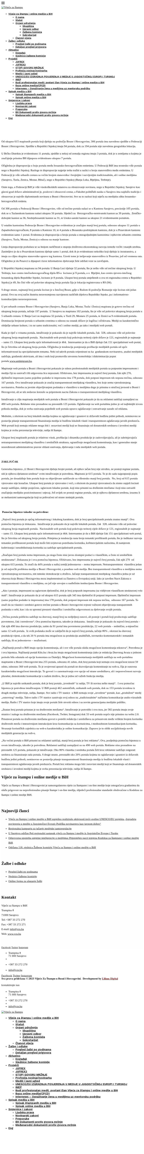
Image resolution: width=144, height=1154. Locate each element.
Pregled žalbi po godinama (30, 44)
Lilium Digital (110, 978)
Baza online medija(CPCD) (30, 85)
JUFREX (19, 61)
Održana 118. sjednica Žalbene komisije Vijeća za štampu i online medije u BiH (52, 847)
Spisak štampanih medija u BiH (33, 94)
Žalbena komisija (32, 32)
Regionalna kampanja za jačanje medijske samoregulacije (40, 828)
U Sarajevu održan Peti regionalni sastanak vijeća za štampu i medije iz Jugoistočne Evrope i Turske (63, 833)
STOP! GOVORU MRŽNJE (29, 67)
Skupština (28, 26)
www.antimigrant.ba (21, 361)
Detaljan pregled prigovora (30, 47)
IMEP (18, 79)
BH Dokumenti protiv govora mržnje (35, 112)
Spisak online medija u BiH (30, 97)
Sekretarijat (29, 35)
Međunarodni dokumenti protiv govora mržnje (41, 115)
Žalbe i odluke (16, 41)
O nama (19, 17)
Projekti (12, 58)
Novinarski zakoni (25, 106)
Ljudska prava (23, 103)
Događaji (20, 53)
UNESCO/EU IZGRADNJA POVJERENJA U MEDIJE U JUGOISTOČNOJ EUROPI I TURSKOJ (65, 76)
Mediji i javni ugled (26, 73)
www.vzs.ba (14, 933)
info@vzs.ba (17, 929)
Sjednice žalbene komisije (30, 56)
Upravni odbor (30, 29)
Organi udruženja (25, 23)
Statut (18, 20)
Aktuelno (13, 50)
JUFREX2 (20, 64)
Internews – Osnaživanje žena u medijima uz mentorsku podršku (52, 88)
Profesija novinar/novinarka (31, 70)
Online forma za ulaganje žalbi (25, 881)
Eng (10, 118)
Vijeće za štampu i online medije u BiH (30, 14)
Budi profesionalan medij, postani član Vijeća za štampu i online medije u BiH (59, 82)
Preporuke (21, 109)
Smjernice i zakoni (19, 100)
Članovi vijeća (23, 38)
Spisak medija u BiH (19, 91)
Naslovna (6, 135)
